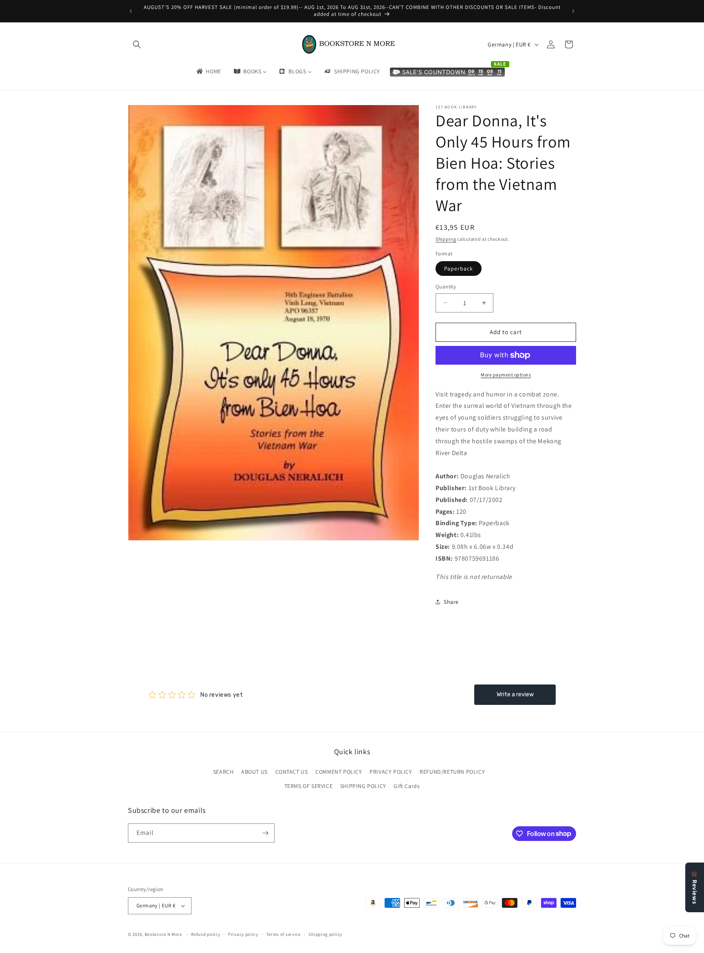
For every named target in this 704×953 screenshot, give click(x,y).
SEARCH (223, 771)
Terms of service (283, 934)
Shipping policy (325, 934)
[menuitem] (208, 71)
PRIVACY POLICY (391, 771)
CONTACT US (291, 771)
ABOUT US (254, 771)
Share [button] (451, 601)
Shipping (446, 239)
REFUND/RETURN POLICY (452, 771)
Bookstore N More (163, 934)
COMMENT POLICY (338, 771)
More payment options (506, 375)
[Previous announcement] (131, 11)
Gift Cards (407, 786)
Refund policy (205, 934)
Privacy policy (243, 934)
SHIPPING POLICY (363, 786)
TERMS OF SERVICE (308, 786)
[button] (137, 44)
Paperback (458, 268)
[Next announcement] (573, 11)
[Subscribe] (265, 833)
